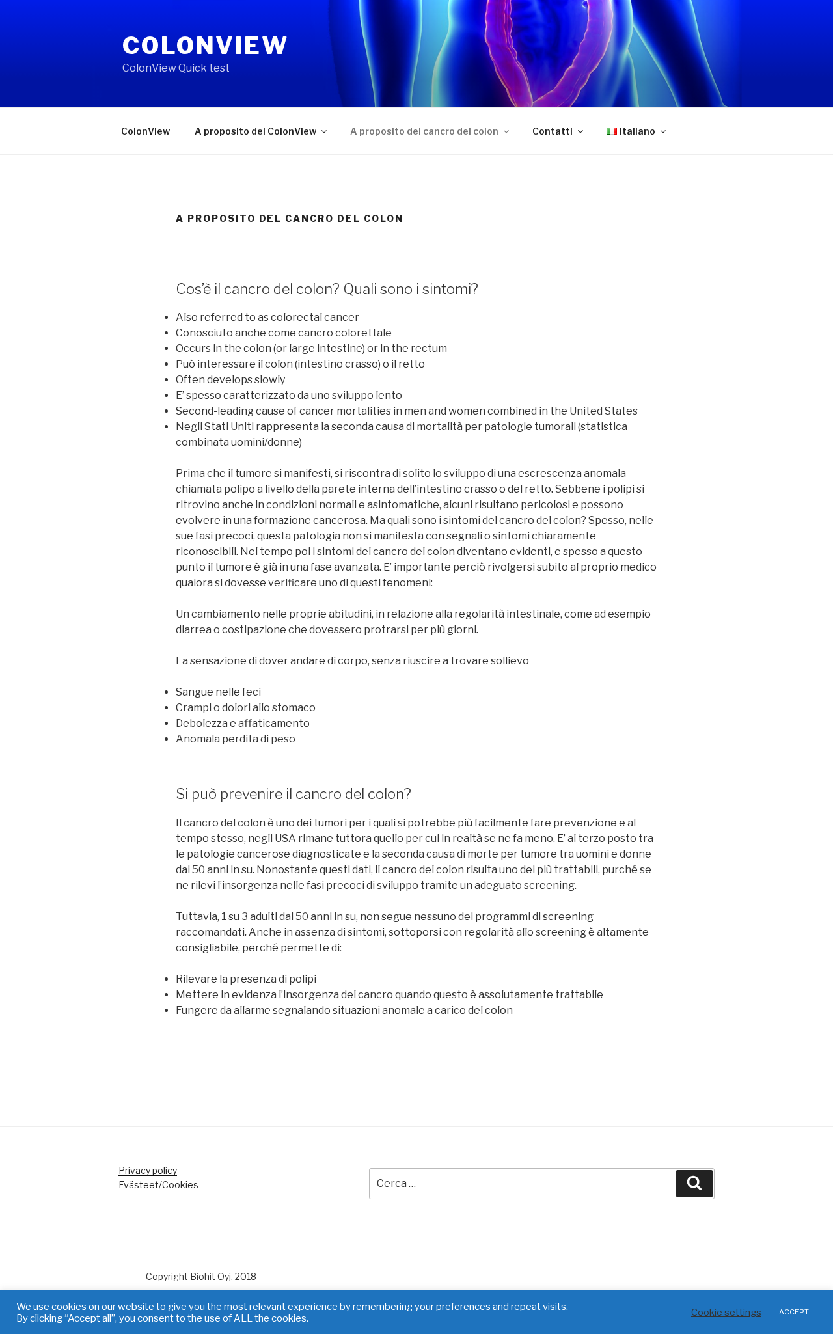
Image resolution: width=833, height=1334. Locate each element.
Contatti (552, 131)
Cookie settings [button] (726, 1312)
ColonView (205, 45)
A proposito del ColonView (255, 131)
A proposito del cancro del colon (424, 131)
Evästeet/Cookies (158, 1184)
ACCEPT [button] (794, 1311)
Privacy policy (147, 1170)
